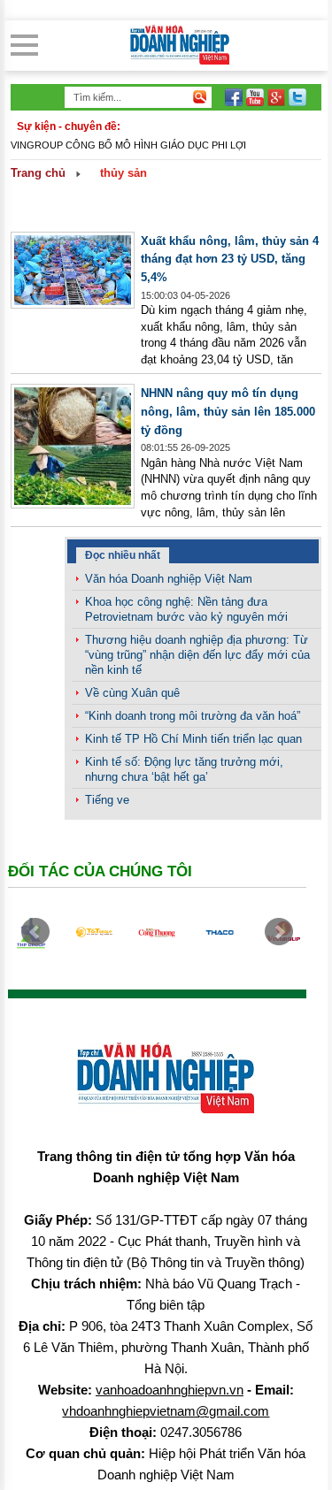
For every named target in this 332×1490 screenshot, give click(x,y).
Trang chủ (38, 173)
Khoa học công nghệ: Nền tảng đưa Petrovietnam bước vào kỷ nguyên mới (186, 609)
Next (279, 932)
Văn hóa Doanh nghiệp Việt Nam (168, 578)
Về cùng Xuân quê (132, 692)
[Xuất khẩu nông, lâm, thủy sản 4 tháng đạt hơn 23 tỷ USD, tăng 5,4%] (73, 304)
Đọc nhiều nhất (122, 555)
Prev (35, 932)
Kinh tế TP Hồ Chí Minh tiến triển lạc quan (193, 738)
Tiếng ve (107, 799)
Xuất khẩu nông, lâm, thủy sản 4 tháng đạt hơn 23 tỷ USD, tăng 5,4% (230, 259)
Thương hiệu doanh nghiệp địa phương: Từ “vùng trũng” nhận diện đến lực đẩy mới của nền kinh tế (197, 654)
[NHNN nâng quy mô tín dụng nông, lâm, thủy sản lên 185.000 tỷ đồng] (73, 504)
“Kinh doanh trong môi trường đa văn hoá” (192, 715)
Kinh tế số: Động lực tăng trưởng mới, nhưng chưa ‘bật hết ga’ (184, 769)
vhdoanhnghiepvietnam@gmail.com (165, 1410)
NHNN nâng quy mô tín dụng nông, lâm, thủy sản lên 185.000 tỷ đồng (228, 411)
